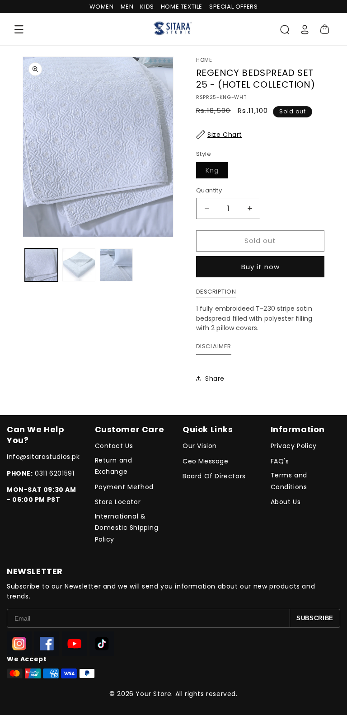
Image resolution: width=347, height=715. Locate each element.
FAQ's (280, 461)
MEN (127, 6)
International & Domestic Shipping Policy (127, 527)
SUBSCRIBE (314, 618)
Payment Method (124, 486)
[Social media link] (19, 643)
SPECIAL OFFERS (233, 6)
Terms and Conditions (289, 481)
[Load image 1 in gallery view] (41, 264)
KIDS (147, 6)
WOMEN (101, 6)
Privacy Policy (294, 445)
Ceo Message (206, 461)
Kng (217, 171)
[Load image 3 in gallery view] (116, 264)
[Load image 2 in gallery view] (78, 264)
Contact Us (114, 445)
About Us (286, 501)
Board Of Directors (214, 476)
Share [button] (215, 378)
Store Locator (118, 501)
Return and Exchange (113, 466)
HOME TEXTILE (181, 6)
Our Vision (200, 445)
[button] (19, 29)
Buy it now (260, 266)
